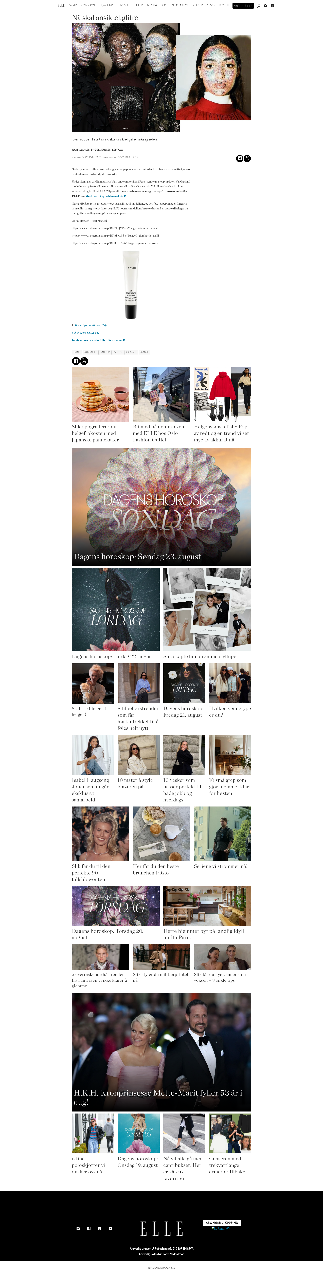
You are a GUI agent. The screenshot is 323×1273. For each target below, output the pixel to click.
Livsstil (124, 5)
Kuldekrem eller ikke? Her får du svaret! (98, 340)
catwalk (131, 352)
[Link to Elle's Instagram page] (78, 1228)
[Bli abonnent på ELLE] (221, 1228)
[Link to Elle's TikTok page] (99, 1228)
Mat (165, 5)
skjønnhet (90, 352)
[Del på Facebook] (239, 158)
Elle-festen (180, 5)
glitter (118, 352)
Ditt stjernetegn (204, 5)
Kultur (138, 5)
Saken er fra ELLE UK (85, 332)
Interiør (152, 5)
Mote (73, 5)
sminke (144, 352)
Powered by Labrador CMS (161, 1268)
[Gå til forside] (61, 5)
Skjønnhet (107, 5)
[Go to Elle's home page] (161, 1229)
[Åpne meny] (52, 5)
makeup (105, 352)
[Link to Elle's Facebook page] (89, 1228)
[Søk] (258, 6)
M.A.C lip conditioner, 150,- (90, 325)
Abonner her (243, 6)
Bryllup (225, 5)
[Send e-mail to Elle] (110, 1228)
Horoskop (88, 5)
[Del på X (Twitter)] (247, 158)
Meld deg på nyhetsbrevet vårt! (105, 196)
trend (77, 352)
